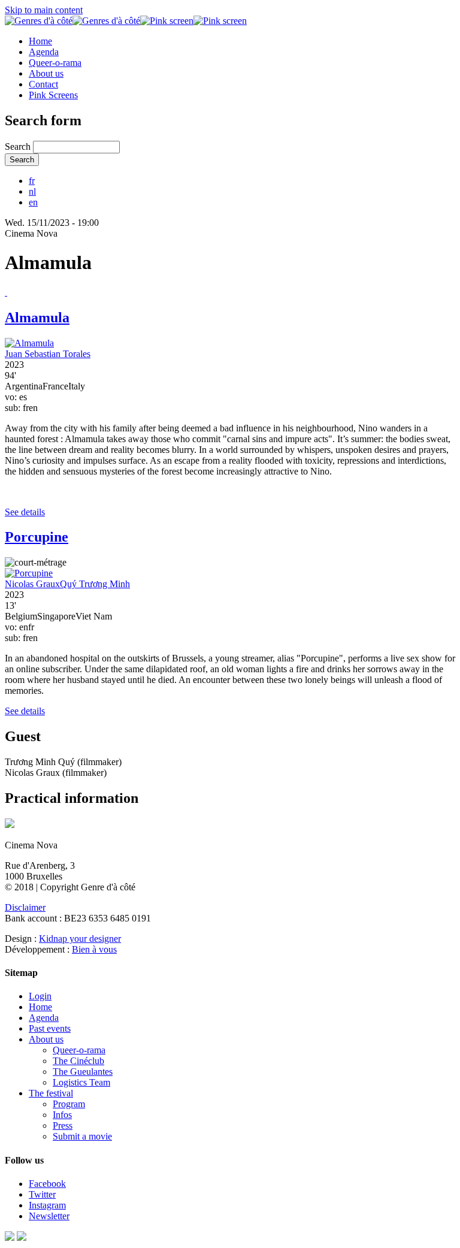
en (33, 202)
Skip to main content (44, 10)
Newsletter (49, 1216)
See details (25, 512)
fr (32, 181)
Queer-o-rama (55, 63)
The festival (51, 1093)
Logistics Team (81, 1082)
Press (62, 1125)
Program (69, 1104)
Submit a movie (82, 1136)
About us (46, 73)
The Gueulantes (83, 1071)
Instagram (47, 1205)
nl (32, 191)
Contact (43, 84)
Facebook (47, 1184)
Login (40, 996)
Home (40, 41)
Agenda (44, 52)
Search (19, 146)
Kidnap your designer (80, 938)
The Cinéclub (78, 1061)
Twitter (42, 1194)
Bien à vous (94, 949)
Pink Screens (53, 95)
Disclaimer (25, 907)
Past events (50, 1028)
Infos (62, 1115)
